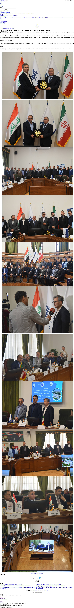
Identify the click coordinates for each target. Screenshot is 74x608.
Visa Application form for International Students (32, 17)
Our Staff (4, 12)
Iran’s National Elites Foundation (4, 599)
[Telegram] (36, 592)
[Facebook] (32, 592)
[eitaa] (41, 592)
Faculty (1, 3)
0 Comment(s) (46, 590)
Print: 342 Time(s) (35, 590)
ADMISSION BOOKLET (9, 15)
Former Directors (7, 12)
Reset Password (2, 10)
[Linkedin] (38, 592)
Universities (1, 597)
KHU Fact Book (6, 13)
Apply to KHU (2, 0)
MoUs (1, 13)
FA (1, 1)
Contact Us (1, 601)
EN (0, 1)
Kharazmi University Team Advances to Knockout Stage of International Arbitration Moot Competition (50, 585)
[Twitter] (34, 592)
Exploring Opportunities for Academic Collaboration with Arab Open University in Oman (48, 584)
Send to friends (41, 573)
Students (1, 4)
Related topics (33, 573)
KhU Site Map (2, 602)
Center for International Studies (29, 13)
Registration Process (2, 15)
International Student (12, 17)
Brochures (3, 13)
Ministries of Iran (2, 598)
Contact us (6, 0)
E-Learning (1, 6)
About (1, 11)
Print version (37, 573)
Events (1, 19)
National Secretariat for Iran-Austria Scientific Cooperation (17, 13)
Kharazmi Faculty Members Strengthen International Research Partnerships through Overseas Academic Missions (15, 585)
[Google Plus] (40, 592)
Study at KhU (2, 14)
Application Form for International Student (20, 17)
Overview (1, 12)
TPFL (1, 18)
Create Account (6, 10)
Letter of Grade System (6, 17)
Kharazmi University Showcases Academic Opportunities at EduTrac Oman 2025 (11, 584)
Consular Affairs (15, 15)
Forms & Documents (3, 16)
